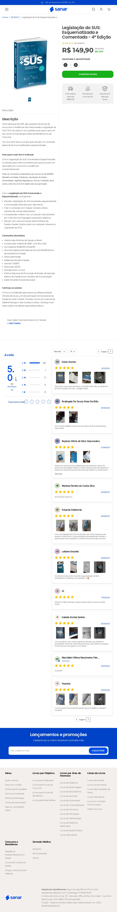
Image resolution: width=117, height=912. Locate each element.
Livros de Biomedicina (70, 791)
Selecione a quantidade (76, 59)
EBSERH (15, 17)
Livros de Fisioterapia (70, 800)
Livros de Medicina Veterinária (69, 824)
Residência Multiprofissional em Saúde (15, 854)
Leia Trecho (14, 323)
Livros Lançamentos (97, 784)
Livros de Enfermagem (71, 787)
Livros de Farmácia (69, 809)
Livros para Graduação (43, 780)
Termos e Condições (14, 793)
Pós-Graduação (40, 853)
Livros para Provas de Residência (43, 794)
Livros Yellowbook (68, 835)
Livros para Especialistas (44, 800)
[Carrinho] (109, 9)
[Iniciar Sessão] (101, 9)
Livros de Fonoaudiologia (72, 805)
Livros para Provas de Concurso (43, 786)
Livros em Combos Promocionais (96, 803)
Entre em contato (13, 784)
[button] (6, 9)
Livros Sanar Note (95, 780)
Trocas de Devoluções (15, 802)
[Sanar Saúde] (58, 9)
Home (5, 17)
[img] (64, 368)
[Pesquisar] (93, 9)
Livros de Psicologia (69, 814)
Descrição (7, 110)
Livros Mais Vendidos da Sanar (98, 791)
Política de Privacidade (16, 789)
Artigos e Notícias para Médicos (16, 872)
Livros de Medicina (69, 782)
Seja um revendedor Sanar (14, 808)
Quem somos (11, 780)
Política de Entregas (14, 798)
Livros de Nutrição (68, 796)
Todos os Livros (94, 809)
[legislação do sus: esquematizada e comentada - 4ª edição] (29, 64)
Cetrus (36, 858)
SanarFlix (37, 849)
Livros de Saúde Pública (71, 830)
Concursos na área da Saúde (15, 864)
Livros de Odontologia (70, 818)
